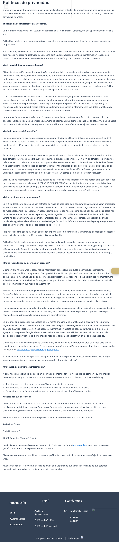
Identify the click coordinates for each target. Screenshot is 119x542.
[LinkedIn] (101, 502)
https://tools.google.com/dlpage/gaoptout (38, 349)
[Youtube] (108, 496)
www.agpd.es (80, 445)
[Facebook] (95, 496)
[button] (6, 6)
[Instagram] (101, 496)
